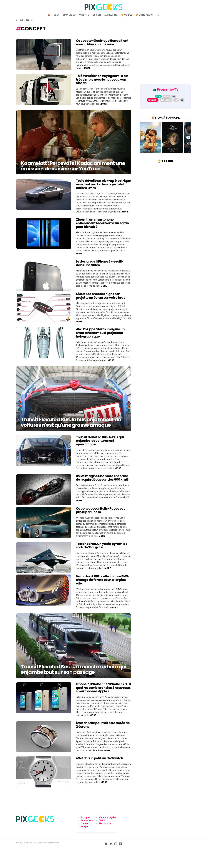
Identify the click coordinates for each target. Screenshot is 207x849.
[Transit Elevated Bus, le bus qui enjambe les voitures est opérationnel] (43, 450)
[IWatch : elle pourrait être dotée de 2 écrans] (43, 736)
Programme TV (167, 89)
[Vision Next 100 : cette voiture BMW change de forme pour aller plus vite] (43, 590)
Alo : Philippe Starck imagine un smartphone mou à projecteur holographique (100, 332)
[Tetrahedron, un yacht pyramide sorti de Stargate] (43, 557)
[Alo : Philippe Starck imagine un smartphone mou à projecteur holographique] (43, 342)
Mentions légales (107, 817)
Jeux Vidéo (69, 14)
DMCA (102, 820)
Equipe (84, 826)
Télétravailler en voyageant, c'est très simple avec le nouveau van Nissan (102, 79)
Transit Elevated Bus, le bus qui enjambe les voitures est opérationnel (100, 440)
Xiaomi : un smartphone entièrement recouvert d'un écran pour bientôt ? (102, 223)
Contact (85, 823)
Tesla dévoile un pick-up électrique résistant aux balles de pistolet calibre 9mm (103, 184)
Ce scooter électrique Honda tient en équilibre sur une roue (102, 42)
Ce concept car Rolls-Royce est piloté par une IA (100, 510)
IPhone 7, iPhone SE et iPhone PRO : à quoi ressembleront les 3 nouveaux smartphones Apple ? (103, 687)
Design (97, 14)
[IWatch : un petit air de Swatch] (43, 771)
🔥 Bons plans (144, 14)
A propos (85, 817)
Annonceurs (87, 820)
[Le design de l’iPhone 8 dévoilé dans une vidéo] (43, 275)
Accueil (19, 20)
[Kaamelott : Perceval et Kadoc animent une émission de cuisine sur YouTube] (73, 142)
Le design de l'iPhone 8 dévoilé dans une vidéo (99, 263)
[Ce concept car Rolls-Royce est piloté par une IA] (43, 522)
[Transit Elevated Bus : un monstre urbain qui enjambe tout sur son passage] (73, 645)
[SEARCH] (158, 14)
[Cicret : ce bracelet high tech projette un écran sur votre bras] (43, 307)
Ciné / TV (84, 14)
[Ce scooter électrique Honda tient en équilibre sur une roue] (43, 54)
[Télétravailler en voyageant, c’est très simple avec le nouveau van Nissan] (43, 89)
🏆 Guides (126, 14)
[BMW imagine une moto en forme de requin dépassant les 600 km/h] (43, 489)
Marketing (111, 14)
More (87, 68)
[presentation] (143, 137)
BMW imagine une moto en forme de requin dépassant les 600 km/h (102, 478)
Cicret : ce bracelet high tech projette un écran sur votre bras (100, 296)
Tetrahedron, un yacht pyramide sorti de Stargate (101, 546)
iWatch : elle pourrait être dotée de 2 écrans (103, 725)
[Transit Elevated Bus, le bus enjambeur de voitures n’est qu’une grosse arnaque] (73, 398)
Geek (56, 14)
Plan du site (105, 823)
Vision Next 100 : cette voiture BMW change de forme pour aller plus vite (102, 580)
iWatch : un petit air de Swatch (99, 758)
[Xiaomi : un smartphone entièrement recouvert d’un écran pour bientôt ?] (43, 233)
